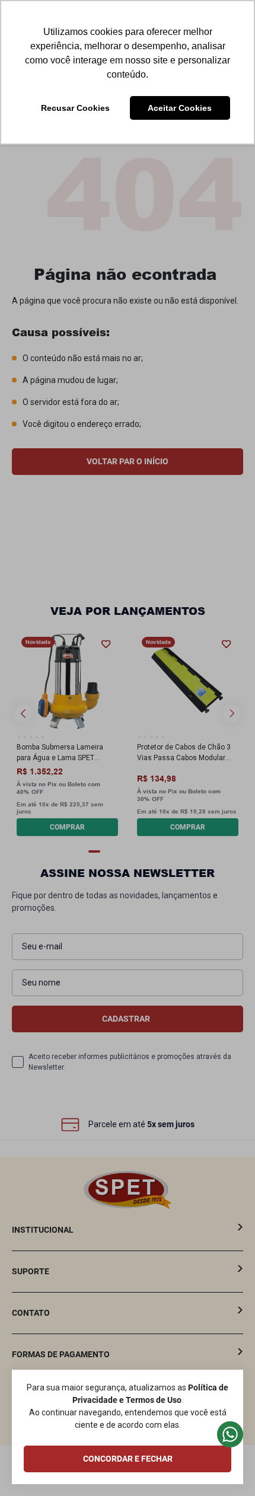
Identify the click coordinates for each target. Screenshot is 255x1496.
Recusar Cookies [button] (75, 108)
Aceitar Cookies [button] (180, 108)
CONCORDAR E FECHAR (128, 1458)
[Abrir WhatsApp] (224, 1467)
